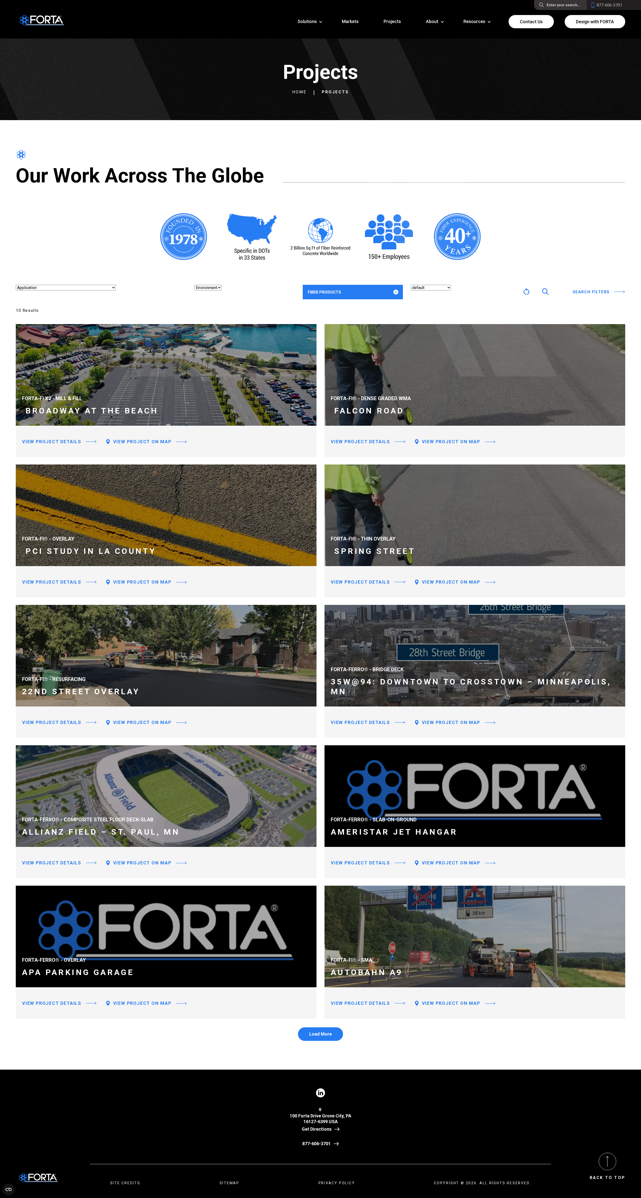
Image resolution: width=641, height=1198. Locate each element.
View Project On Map (142, 441)
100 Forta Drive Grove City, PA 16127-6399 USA (320, 1118)
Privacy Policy (336, 1183)
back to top (607, 1177)
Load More (320, 1034)
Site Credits (125, 1183)
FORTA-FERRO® (329, 308)
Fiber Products (324, 292)
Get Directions (317, 1129)
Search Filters (591, 292)
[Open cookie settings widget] (9, 1189)
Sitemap (230, 1183)
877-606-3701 (316, 1143)
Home (299, 92)
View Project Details (51, 441)
